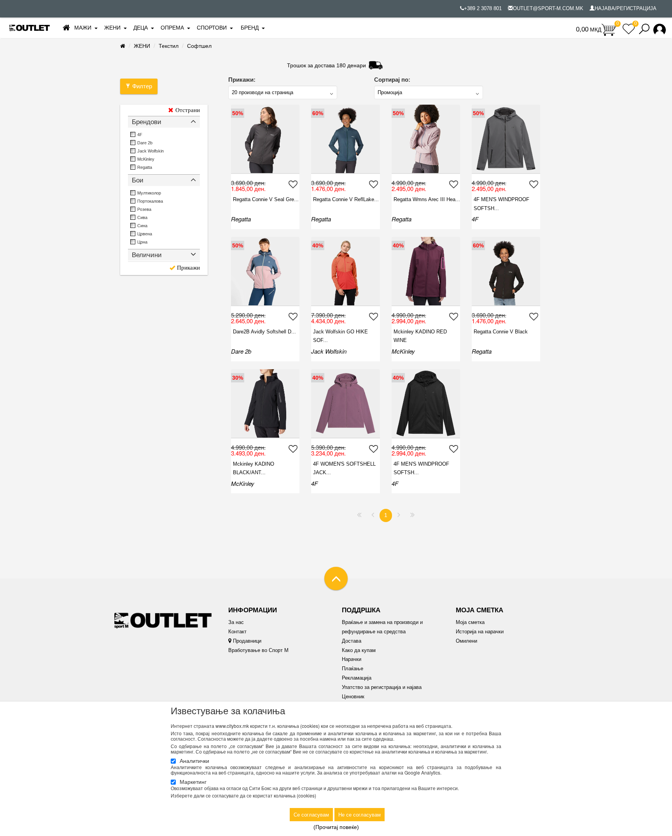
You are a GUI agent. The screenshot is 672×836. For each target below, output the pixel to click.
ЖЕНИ (112, 28)
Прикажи (188, 268)
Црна (142, 242)
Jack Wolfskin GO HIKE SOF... (340, 336)
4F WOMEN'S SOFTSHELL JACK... (344, 468)
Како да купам (359, 650)
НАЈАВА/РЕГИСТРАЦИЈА (625, 8)
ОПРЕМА (172, 28)
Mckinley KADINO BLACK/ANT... (253, 468)
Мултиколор (149, 193)
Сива (142, 217)
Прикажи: (242, 79)
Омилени (466, 641)
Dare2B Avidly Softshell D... (264, 332)
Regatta (144, 167)
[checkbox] (133, 134)
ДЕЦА (140, 28)
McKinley (145, 159)
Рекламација (356, 678)
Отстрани (187, 110)
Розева (144, 209)
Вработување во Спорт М (258, 650)
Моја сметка (470, 622)
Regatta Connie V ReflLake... (346, 199)
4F (139, 134)
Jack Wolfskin (150, 151)
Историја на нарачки (480, 631)
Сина (142, 225)
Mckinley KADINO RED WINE (420, 336)
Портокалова (150, 201)
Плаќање (352, 668)
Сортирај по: (392, 79)
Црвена (144, 233)
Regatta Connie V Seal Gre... (266, 199)
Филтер (142, 86)
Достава (351, 641)
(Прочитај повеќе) (336, 827)
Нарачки (351, 659)
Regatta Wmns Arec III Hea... (427, 199)
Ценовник (353, 696)
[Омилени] (294, 184)
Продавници (246, 641)
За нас (236, 622)
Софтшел (199, 46)
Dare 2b (144, 142)
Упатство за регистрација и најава (382, 687)
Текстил (168, 46)
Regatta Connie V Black (501, 332)
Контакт (237, 631)
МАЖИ (82, 28)
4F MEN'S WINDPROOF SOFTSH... (501, 203)
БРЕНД (250, 28)
